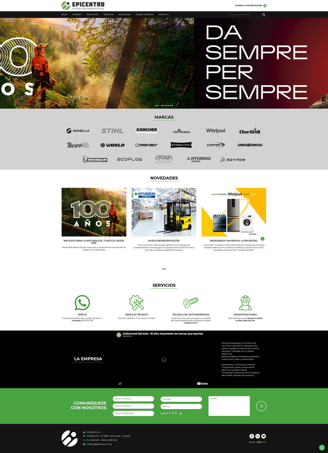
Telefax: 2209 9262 (109, 440)
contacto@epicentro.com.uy (99, 444)
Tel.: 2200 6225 (92, 440)
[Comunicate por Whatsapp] (322, 447)
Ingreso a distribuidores (248, 6)
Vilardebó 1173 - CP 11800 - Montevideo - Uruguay (108, 436)
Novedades (125, 15)
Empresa (76, 15)
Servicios (109, 15)
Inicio (64, 15)
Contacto (163, 15)
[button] (155, 105)
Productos (92, 15)
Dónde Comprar (144, 15)
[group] (164, 63)
